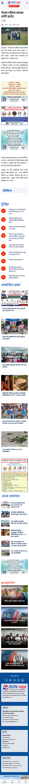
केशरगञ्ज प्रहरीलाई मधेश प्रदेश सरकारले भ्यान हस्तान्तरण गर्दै (13, 309)
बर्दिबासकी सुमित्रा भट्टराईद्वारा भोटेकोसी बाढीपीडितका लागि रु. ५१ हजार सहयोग (14, 394)
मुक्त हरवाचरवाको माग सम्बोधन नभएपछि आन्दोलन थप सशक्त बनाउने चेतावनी (14, 422)
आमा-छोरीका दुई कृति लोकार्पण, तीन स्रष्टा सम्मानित (14, 366)
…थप (12, 697)
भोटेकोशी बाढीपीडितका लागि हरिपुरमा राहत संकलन (13, 337)
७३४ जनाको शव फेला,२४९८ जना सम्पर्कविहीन (12, 450)
